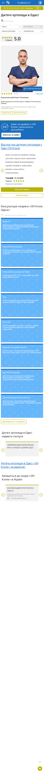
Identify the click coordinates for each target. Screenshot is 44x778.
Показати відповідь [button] (13, 184)
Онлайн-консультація (33, 88)
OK (37, 8)
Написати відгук (22, 195)
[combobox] (11, 31)
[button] (40, 762)
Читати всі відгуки (22, 189)
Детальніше (29, 8)
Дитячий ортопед (20, 112)
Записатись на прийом (11, 135)
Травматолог (6, 112)
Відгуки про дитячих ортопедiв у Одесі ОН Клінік (21, 147)
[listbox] (11, 27)
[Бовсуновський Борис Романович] (22, 80)
